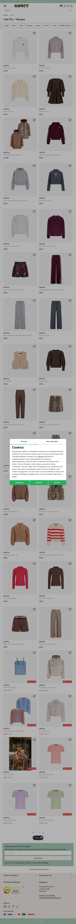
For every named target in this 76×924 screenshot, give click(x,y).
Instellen (57, 483)
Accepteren (19, 483)
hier (22, 472)
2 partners (40, 457)
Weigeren (38, 483)
